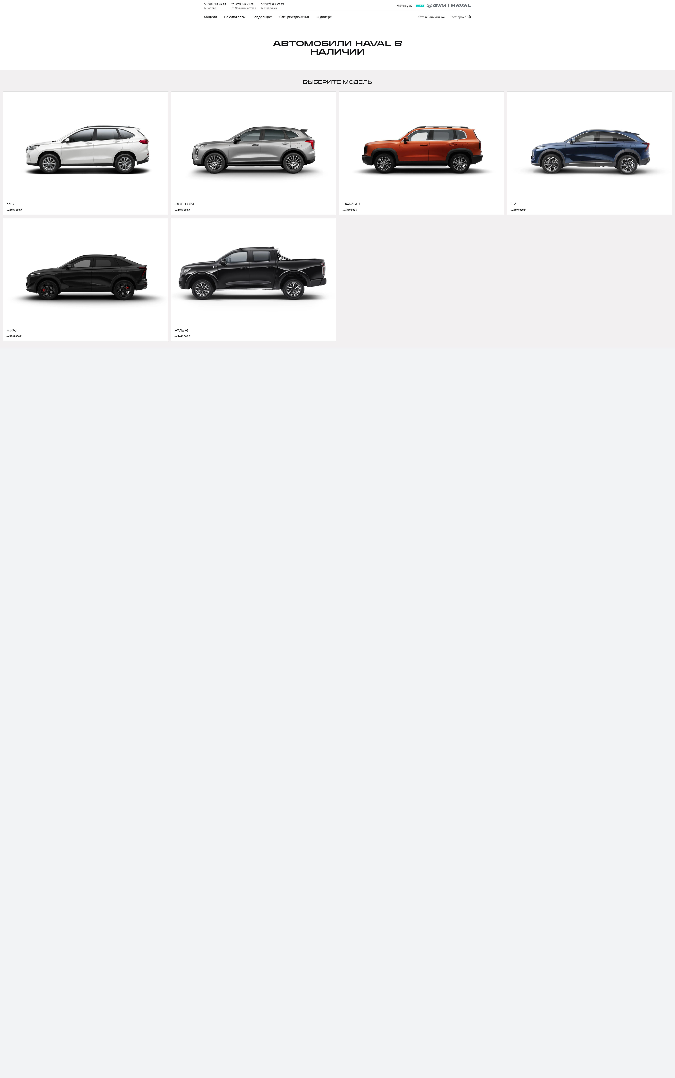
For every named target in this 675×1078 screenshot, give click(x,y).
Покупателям (235, 17)
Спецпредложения (294, 17)
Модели (210, 17)
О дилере (324, 17)
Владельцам (262, 17)
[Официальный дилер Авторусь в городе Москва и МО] (449, 6)
